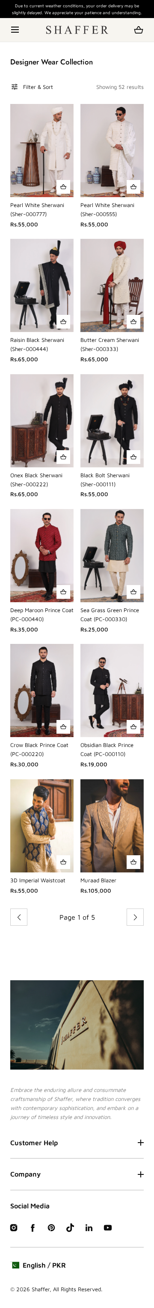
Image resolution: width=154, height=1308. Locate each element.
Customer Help (34, 1142)
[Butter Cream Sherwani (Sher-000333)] (112, 285)
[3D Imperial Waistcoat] (42, 825)
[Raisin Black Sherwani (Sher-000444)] (42, 285)
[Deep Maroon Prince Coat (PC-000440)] (42, 555)
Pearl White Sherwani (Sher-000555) (107, 209)
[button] (15, 29)
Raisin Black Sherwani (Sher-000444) (37, 344)
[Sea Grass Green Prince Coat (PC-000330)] (112, 555)
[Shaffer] (77, 30)
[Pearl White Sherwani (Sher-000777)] (42, 150)
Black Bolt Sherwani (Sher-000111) (105, 480)
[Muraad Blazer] (112, 825)
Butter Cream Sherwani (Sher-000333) (109, 344)
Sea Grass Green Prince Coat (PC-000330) (109, 614)
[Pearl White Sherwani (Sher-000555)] (112, 150)
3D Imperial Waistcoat (37, 880)
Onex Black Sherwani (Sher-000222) (36, 480)
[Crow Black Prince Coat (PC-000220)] (42, 690)
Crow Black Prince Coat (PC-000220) (39, 749)
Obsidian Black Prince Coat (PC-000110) (106, 749)
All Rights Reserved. (77, 1289)
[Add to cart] (63, 187)
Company (25, 1174)
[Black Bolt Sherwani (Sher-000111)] (112, 420)
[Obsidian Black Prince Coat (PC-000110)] (112, 690)
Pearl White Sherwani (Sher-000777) (37, 209)
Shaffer (41, 1289)
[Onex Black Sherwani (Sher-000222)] (42, 420)
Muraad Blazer (98, 880)
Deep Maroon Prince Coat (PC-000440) (42, 614)
